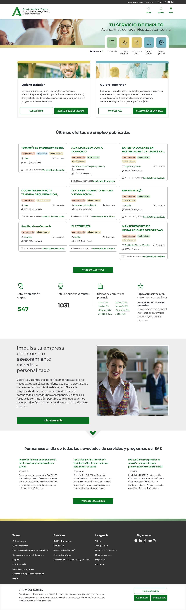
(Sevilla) (101, 166)
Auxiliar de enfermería (36, 226)
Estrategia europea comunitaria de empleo (28, 576)
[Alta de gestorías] (161, 43)
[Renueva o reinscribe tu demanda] (124, 43)
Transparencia (101, 545)
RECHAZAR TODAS (159, 598)
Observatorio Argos (62, 555)
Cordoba (28, 237)
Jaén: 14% (120, 313)
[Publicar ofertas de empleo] (149, 43)
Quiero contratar (20, 545)
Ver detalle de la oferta (53, 169)
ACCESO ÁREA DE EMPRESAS (149, 110)
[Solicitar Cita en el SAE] (112, 43)
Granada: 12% (122, 310)
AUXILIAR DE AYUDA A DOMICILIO (87, 149)
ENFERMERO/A (132, 190)
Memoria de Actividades (106, 550)
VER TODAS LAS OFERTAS (93, 270)
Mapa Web (100, 559)
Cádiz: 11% (103, 302)
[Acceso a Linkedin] (140, 541)
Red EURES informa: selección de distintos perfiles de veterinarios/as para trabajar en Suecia (91, 463)
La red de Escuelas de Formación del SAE (30, 550)
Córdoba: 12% (105, 313)
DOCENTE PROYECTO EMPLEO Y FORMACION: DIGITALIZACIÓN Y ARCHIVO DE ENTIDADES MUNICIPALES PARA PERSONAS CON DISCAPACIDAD (92, 193)
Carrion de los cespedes (85, 166)
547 (23, 309)
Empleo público (93, 157)
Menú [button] (171, 12)
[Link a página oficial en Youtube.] (150, 541)
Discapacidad (42, 153)
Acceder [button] (161, 12)
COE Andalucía (19, 564)
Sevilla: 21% (121, 302)
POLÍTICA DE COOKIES (151, 591)
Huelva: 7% (103, 306)
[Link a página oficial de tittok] (145, 541)
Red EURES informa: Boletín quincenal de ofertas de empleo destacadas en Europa (37, 463)
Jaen (26, 158)
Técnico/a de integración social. (42, 147)
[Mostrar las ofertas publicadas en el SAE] (137, 43)
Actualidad (59, 545)
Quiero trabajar (19, 541)
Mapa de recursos (135, 2)
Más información (53, 420)
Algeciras (129, 166)
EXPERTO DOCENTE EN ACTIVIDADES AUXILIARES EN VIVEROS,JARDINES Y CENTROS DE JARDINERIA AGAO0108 (142, 150)
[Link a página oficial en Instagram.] (154, 541)
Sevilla (128, 205)
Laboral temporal (56, 153)
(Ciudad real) (89, 205)
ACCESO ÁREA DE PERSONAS (71, 110)
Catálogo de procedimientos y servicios (71, 559)
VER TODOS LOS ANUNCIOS (93, 501)
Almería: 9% (121, 306)
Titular (98, 541)
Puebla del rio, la (133, 245)
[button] (149, 12)
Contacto (99, 564)
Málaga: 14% (104, 310)
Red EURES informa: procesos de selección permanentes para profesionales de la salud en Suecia (145, 463)
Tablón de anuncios (62, 541)
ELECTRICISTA (81, 226)
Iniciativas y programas (23, 569)
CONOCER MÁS (36, 110)
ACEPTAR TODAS (142, 598)
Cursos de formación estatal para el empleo (28, 557)
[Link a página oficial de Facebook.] (135, 541)
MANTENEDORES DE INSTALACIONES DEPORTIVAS (142, 228)
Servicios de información (65, 550)
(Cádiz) (137, 166)
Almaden (78, 205)
